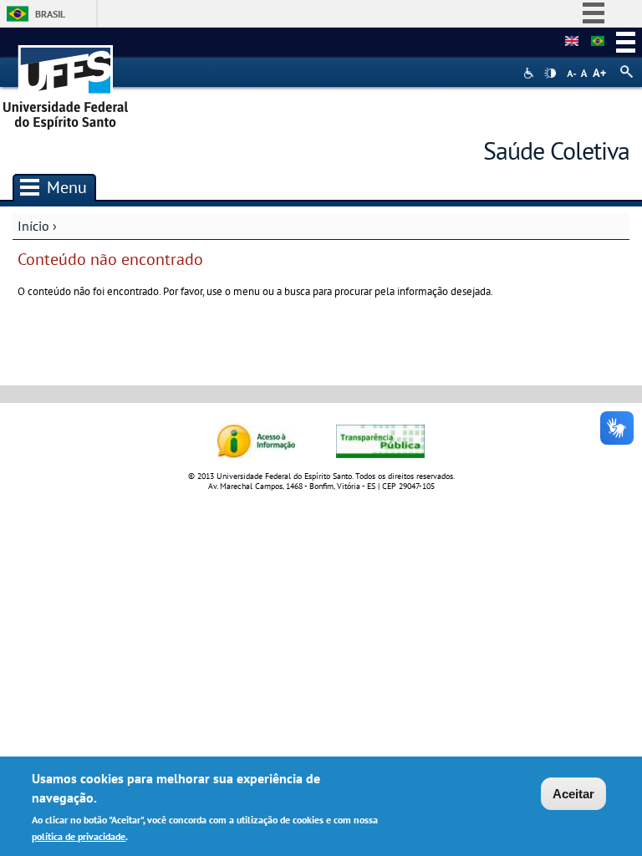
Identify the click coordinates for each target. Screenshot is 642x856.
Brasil (50, 14)
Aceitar (573, 794)
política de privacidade (78, 836)
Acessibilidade (530, 73)
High (550, 73)
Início (33, 225)
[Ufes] (66, 81)
